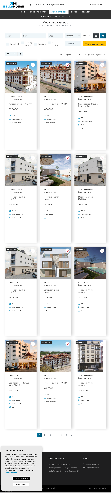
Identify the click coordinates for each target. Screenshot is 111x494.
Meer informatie (11, 473)
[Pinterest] (98, 5)
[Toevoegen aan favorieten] (33, 65)
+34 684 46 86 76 (38, 5)
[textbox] (13, 35)
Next (33, 77)
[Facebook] (90, 5)
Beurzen (86, 12)
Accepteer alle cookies (21, 478)
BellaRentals (53, 471)
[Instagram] (93, 5)
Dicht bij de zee (28, 44)
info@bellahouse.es (56, 5)
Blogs (74, 12)
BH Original (55, 44)
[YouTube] (101, 5)
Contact (59, 17)
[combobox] (12, 36)
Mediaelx (102, 488)
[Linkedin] (95, 5)
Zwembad (14, 44)
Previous (8, 77)
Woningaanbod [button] (59, 12)
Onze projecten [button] (38, 12)
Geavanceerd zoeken (94, 44)
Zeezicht (42, 44)
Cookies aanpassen (21, 484)
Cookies (44, 488)
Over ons (46, 17)
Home (22, 12)
